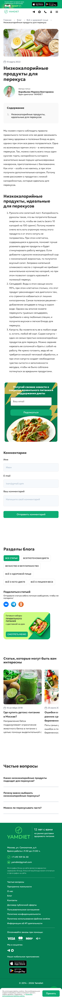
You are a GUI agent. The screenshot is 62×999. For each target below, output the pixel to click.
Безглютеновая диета (36, 558)
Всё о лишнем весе (42, 582)
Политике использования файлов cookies (17, 995)
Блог (9, 895)
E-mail (6, 475)
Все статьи (11, 558)
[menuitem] (34, 12)
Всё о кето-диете (15, 582)
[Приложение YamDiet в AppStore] (38, 4)
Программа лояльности (19, 886)
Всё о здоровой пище (18, 574)
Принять (51, 993)
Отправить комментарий (31, 514)
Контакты (12, 900)
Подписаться (31, 412)
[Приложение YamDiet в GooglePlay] (51, 4)
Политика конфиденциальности (24, 914)
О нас (10, 891)
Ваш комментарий (14, 491)
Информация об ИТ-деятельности (24, 923)
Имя (5, 459)
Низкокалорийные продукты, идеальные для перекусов (28, 115)
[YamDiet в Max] (12, 950)
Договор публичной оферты (22, 905)
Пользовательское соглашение (23, 909)
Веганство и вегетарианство (22, 566)
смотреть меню (16, 634)
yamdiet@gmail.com (21, 862)
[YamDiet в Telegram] (8, 950)
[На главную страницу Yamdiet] (11, 12)
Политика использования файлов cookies (28, 918)
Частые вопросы (15, 882)
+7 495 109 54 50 (20, 857)
